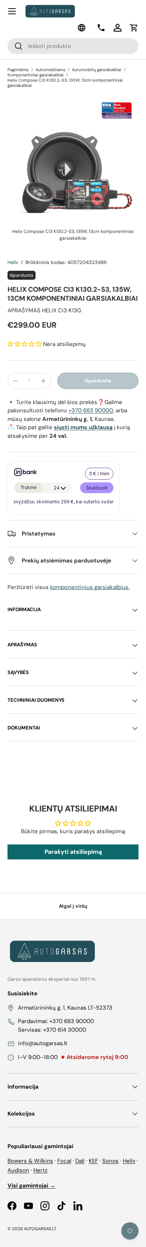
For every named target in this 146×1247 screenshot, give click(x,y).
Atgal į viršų (73, 906)
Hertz (40, 1170)
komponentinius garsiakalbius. (90, 587)
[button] (134, 27)
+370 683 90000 (91, 410)
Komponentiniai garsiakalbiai (35, 75)
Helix (12, 262)
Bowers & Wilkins (30, 1161)
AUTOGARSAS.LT (40, 1228)
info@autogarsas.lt (42, 1043)
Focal (64, 1161)
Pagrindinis (18, 69)
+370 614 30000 (64, 1030)
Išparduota (97, 380)
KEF (93, 1161)
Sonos (110, 1161)
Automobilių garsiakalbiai (96, 69)
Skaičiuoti (96, 488)
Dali (80, 1161)
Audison (18, 1170)
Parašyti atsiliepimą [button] (73, 852)
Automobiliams (51, 69)
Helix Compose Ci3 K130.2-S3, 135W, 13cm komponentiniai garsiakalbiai (65, 83)
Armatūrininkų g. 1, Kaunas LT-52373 (65, 1007)
